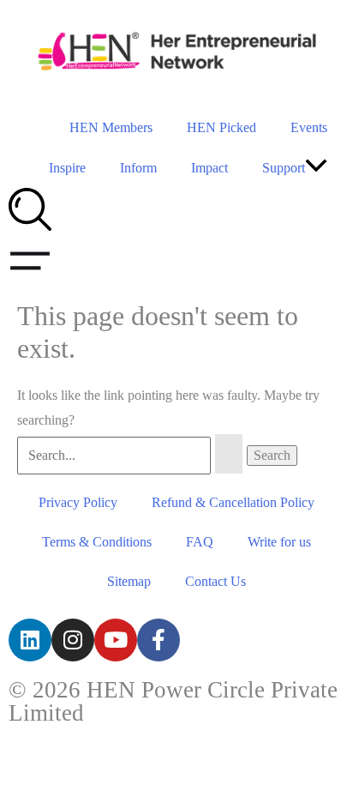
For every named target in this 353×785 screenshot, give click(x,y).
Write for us (279, 541)
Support (283, 167)
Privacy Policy (78, 502)
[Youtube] (115, 640)
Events (308, 127)
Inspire (67, 167)
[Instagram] (72, 640)
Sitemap (129, 581)
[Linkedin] (30, 640)
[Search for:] (132, 455)
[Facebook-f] (158, 640)
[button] (316, 168)
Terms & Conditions (97, 541)
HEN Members (111, 127)
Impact (209, 167)
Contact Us (215, 581)
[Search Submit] (228, 453)
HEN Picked (221, 127)
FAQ (199, 541)
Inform (138, 167)
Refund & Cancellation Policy (233, 502)
